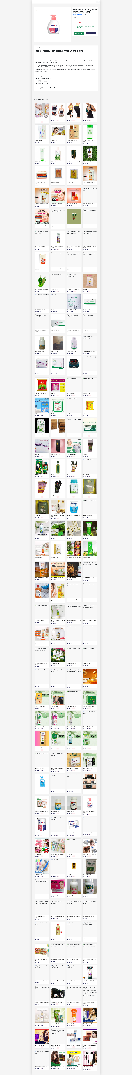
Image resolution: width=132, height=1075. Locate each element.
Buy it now (91, 32)
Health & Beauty (77, 15)
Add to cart (78, 33)
